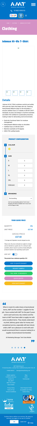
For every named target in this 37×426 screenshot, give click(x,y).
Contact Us (11, 379)
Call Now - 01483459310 (18, 273)
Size (10, 156)
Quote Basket (26, 16)
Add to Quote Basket (18, 263)
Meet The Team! (11, 382)
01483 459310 (19, 11)
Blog (26, 375)
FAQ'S (26, 377)
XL (9, 175)
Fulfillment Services (11, 377)
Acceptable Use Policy (26, 389)
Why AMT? (11, 380)
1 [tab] (12, 347)
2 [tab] (15, 347)
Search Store (3, 4)
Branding (12, 194)
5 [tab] (24, 347)
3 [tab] (18, 347)
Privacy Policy (11, 387)
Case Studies (10, 384)
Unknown (11, 185)
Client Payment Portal (26, 387)
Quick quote (18, 278)
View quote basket (18, 283)
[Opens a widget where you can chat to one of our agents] (30, 423)
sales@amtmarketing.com (23, 370)
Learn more (23, 421)
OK (14, 421)
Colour (11, 145)
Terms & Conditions (11, 391)
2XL (9, 180)
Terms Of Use (11, 389)
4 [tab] (21, 347)
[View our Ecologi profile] (9, 406)
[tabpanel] (18, 322)
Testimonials (26, 379)
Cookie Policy (26, 391)
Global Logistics (11, 375)
